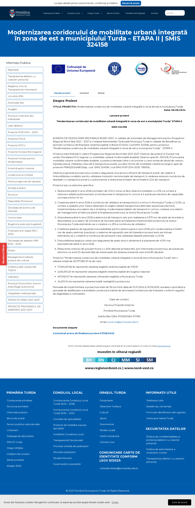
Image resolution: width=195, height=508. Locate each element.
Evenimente (107, 424)
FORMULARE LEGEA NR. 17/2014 (22, 269)
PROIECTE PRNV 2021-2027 (24, 299)
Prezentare (106, 400)
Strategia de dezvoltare (20, 436)
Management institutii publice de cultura (20, 259)
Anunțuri (13, 194)
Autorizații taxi (16, 102)
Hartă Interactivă (109, 436)
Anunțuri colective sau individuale (21, 117)
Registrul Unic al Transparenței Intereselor (22, 88)
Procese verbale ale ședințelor (71, 446)
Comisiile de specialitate (67, 419)
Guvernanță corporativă (67, 464)
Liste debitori (15, 125)
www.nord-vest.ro (139, 368)
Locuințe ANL (16, 96)
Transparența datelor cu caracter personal (22, 78)
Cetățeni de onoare (18, 454)
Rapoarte (13, 69)
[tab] (62, 93)
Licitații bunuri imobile (20, 174)
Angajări (12, 109)
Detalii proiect (62, 93)
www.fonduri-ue (163, 346)
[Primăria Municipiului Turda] (19, 13)
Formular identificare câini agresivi (166, 412)
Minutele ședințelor (64, 452)
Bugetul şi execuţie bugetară (24, 224)
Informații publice (17, 412)
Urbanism (12, 430)
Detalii (115, 502)
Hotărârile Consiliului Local (68, 434)
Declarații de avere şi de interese (21, 209)
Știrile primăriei (15, 459)
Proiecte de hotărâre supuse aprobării (69, 427)
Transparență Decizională (68, 440)
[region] (97, 501)
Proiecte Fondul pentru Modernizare (21, 160)
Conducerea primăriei (19, 400)
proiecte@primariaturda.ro (122, 322)
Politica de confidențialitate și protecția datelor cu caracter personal (163, 440)
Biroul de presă (16, 418)
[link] (62, 13)
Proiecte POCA (16, 138)
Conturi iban (15, 217)
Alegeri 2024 (14, 465)
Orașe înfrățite (15, 448)
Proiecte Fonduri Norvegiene (25, 151)
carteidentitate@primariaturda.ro (119, 468)
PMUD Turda (14, 442)
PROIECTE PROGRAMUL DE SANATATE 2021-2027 (24, 308)
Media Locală (107, 430)
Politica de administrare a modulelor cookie (160, 451)
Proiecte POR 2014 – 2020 (23, 132)
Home (101, 93)
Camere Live (107, 442)
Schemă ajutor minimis (21, 168)
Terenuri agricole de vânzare (24, 181)
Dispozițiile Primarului (20, 201)
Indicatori (13, 276)
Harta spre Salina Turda (159, 418)
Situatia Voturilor (62, 458)
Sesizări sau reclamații (158, 406)
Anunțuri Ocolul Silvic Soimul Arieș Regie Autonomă (24, 285)
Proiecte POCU (17, 145)
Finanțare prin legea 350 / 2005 (22, 232)
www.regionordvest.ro (103, 368)
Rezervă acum (131, 3)
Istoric (103, 418)
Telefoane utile (154, 400)
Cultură (104, 412)
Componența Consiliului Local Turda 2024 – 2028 (70, 402)
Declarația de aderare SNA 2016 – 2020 (23, 242)
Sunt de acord (179, 502)
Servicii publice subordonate (23, 424)
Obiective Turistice (110, 406)
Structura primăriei (17, 406)
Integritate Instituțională (22, 293)
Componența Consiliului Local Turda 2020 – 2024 (70, 411)
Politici (11, 250)
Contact (84, 93)
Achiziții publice (17, 188)
